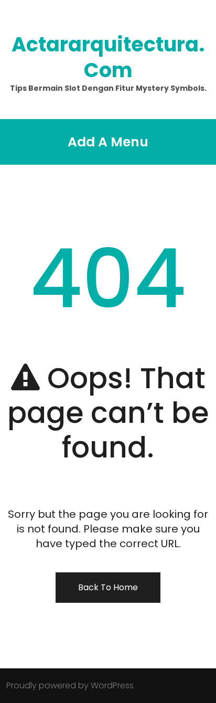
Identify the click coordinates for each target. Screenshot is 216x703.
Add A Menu (108, 142)
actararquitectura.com (108, 57)
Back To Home (108, 587)
